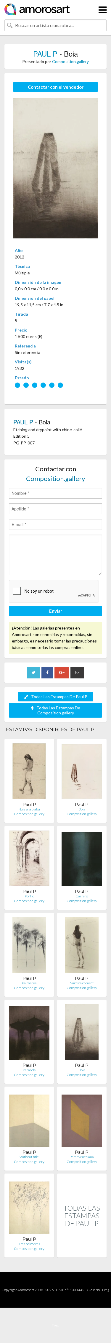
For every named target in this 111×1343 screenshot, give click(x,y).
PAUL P (45, 53)
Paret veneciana (82, 1157)
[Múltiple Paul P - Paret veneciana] (82, 1120)
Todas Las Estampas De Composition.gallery (58, 710)
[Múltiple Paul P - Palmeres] (29, 946)
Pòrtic (29, 896)
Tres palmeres (29, 1244)
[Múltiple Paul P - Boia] (82, 772)
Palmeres (29, 983)
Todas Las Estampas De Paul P (59, 696)
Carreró (81, 896)
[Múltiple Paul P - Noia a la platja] (29, 772)
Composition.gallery (70, 61)
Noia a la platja (29, 809)
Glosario (93, 1290)
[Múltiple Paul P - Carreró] (82, 859)
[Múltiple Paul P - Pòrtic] (29, 859)
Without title (29, 1157)
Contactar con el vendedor (55, 87)
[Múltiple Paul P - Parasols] (29, 1033)
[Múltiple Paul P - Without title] (29, 1120)
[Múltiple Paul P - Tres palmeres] (29, 1207)
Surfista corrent (82, 983)
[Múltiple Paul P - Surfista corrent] (82, 946)
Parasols (29, 1070)
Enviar (55, 611)
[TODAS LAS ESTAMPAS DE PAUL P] (82, 1251)
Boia (81, 809)
